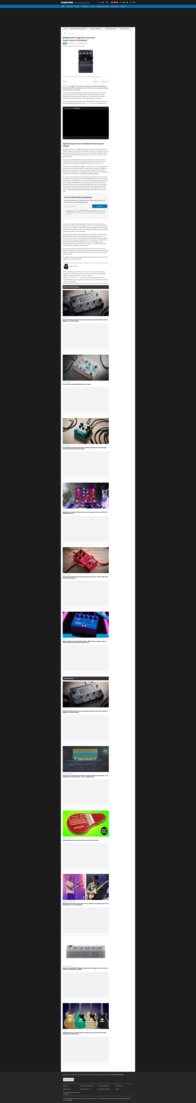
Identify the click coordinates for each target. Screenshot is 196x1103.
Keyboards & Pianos (103, 6)
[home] (63, 6)
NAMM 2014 (66, 86)
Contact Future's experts (87, 1085)
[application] (86, 123)
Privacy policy (118, 1085)
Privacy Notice (71, 211)
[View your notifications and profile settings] (127, 2)
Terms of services (84, 210)
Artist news (69, 6)
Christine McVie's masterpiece (78, 28)
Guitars (77, 6)
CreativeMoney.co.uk (75, 278)
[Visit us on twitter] (109, 2)
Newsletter (105, 81)
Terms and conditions (103, 1085)
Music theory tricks (111, 28)
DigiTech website (89, 103)
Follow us (98, 81)
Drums (93, 6)
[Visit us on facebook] (107, 2)
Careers (117, 1089)
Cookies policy (66, 1089)
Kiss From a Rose (124, 28)
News (64, 43)
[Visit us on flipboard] (117, 2)
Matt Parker (72, 43)
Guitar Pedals (71, 33)
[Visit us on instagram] (112, 2)
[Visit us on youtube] (114, 2)
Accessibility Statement (104, 1089)
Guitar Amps (115, 6)
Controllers (85, 6)
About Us (65, 1085)
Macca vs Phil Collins (95, 28)
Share (66, 81)
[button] (132, 2)
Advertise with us (85, 1089)
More (122, 6)
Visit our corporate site (117, 1074)
